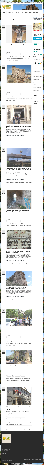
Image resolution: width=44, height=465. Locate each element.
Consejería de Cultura (19, 56)
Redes (22, 12)
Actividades (11, 2)
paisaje (19, 343)
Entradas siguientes (28, 429)
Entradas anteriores (5, 429)
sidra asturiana (24, 141)
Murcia (15, 58)
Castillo (18, 299)
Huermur (3, 12)
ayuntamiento (18, 96)
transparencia (14, 424)
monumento (19, 380)
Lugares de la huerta (36, 12)
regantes (27, 343)
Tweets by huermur (35, 51)
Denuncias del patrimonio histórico (29, 2)
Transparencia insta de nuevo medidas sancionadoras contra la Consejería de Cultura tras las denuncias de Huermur (18, 169)
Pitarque (21, 343)
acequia (17, 339)
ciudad (25, 378)
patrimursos (20, 58)
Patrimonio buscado (37, 2)
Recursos (26, 12)
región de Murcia (24, 58)
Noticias (8, 2)
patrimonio (17, 58)
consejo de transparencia (25, 182)
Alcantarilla (20, 223)
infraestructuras (23, 422)
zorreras (23, 225)
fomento (17, 422)
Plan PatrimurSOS (10, 12)
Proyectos (17, 12)
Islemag (3, 460)
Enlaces (30, 12)
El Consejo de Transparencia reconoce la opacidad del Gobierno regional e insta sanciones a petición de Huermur (18, 408)
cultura (28, 56)
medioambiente (12, 343)
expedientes (14, 422)
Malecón (16, 380)
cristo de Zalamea (24, 56)
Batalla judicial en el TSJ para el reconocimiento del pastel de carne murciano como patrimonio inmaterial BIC (18, 126)
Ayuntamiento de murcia (23, 96)
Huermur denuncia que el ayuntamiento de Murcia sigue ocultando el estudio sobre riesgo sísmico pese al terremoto (37, 89)
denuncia (11, 98)
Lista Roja (23, 98)
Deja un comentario (15, 60)
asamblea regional (22, 263)
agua (19, 339)
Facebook (18, 2)
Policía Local (24, 343)
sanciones (10, 424)
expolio (12, 225)
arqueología (18, 263)
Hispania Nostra (15, 98)
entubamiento (13, 341)
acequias (17, 223)
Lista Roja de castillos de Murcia (7, 14)
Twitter (15, 2)
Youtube (22, 2)
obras (17, 343)
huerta (13, 58)
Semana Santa (9, 60)
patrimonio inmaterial (14, 141)
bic (22, 223)
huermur (10, 58)
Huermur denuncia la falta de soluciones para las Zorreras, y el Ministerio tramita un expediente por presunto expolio (17, 212)
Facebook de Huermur (36, 44)
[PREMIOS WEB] (37, 38)
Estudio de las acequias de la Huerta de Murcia (31, 14)
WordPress (10, 460)
